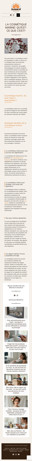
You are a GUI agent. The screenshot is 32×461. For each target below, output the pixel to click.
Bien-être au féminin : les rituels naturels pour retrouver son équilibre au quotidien (16, 432)
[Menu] (18, 15)
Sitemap (21, 449)
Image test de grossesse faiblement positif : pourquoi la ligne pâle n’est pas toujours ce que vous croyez (16, 346)
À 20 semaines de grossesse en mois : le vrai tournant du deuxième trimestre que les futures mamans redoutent (16, 368)
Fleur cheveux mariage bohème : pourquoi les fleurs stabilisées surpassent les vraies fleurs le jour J (16, 411)
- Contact (19, 451)
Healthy (5, 449)
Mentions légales (13, 449)
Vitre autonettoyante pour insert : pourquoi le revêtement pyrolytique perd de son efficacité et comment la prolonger (16, 323)
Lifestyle (7, 448)
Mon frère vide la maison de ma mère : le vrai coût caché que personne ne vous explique (16, 390)
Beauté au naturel (21, 448)
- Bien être (12, 448)
